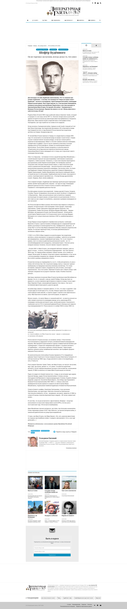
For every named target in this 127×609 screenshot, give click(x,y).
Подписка (84, 604)
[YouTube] (98, 3)
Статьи (35, 45)
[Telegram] (95, 3)
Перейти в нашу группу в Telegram (66, 431)
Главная (30, 45)
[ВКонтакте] (92, 3)
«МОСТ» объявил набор (90, 73)
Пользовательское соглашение (67, 606)
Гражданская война (35, 430)
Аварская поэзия (91, 598)
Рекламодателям (76, 604)
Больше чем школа (88, 79)
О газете (69, 604)
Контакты (90, 604)
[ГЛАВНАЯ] (28, 20)
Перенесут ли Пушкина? (90, 66)
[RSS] (100, 3)
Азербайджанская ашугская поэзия (74, 598)
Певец (50, 598)
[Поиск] (100, 20)
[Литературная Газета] (63, 11)
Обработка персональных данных (84, 606)
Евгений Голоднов (45, 430)
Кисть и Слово (87, 50)
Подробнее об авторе (71, 448)
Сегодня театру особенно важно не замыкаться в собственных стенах (90, 58)
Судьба (32, 432)
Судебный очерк (58, 598)
